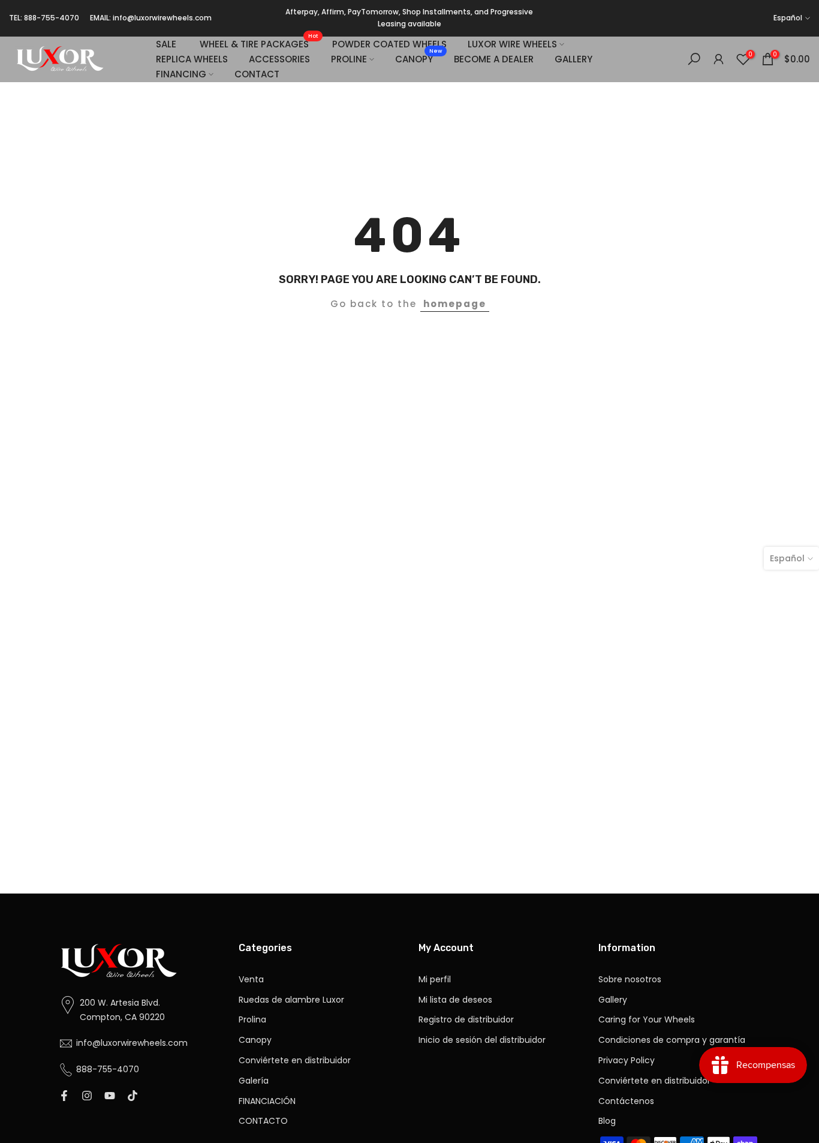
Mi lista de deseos (455, 1000)
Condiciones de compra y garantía (671, 1040)
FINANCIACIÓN (267, 1101)
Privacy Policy (626, 1060)
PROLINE (349, 59)
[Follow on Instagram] (87, 1096)
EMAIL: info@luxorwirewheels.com (151, 18)
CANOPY (418, 58)
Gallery (612, 1000)
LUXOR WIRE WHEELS (512, 44)
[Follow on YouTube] (109, 1096)
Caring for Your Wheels (646, 1019)
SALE (166, 44)
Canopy (255, 1040)
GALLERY (573, 59)
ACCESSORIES (279, 59)
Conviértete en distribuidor (295, 1060)
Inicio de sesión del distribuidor (482, 1040)
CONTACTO (263, 1121)
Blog (607, 1121)
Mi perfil (434, 979)
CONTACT (256, 74)
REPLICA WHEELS (192, 59)
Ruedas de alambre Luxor (291, 1000)
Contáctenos (626, 1101)
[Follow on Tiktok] (132, 1096)
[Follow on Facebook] (64, 1096)
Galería (254, 1081)
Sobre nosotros (629, 979)
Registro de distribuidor (466, 1019)
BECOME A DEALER (494, 59)
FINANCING (181, 74)
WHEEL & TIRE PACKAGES (259, 43)
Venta (251, 979)
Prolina (252, 1019)
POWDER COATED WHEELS (389, 44)
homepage (454, 303)
